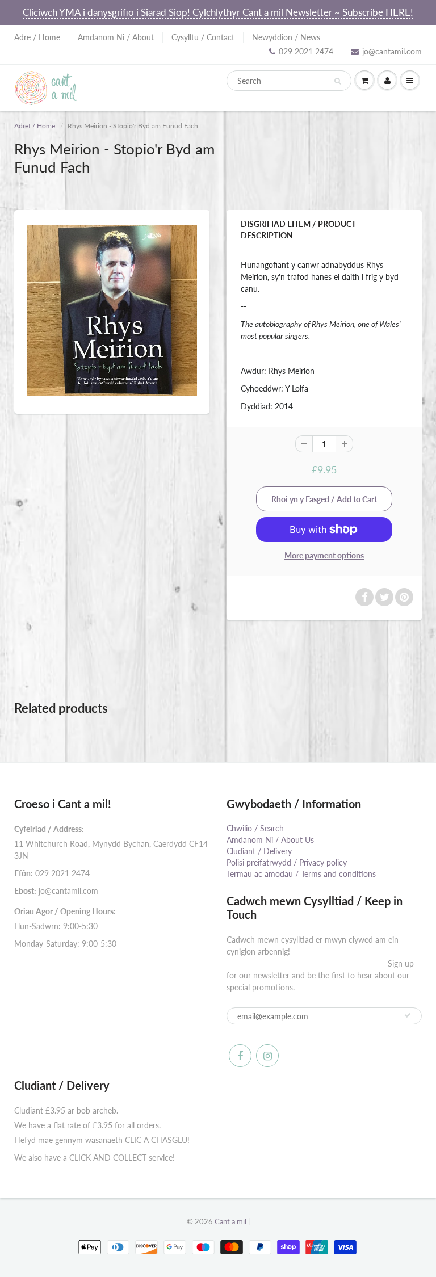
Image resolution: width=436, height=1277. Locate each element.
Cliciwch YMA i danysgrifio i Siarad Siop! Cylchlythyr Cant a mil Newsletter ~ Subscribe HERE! (218, 12)
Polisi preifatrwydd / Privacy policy (287, 862)
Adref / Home (34, 125)
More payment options (324, 555)
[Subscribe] (408, 1015)
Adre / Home (37, 37)
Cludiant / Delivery (259, 851)
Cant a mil (230, 1221)
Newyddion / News (286, 37)
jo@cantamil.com (392, 51)
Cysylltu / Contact (202, 37)
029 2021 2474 (306, 51)
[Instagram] (267, 1055)
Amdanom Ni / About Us (270, 840)
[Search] (337, 81)
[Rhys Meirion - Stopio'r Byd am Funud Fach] (112, 310)
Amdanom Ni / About (116, 37)
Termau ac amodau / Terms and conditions (301, 874)
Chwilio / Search (255, 828)
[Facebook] (240, 1055)
